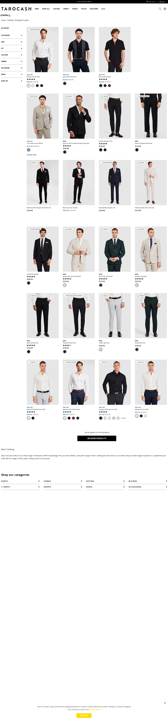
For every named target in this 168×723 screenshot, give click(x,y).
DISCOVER (94, 9)
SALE (103, 9)
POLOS (84, 9)
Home (3, 20)
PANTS (75, 9)
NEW (37, 9)
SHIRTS (66, 9)
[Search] (161, 9)
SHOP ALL (46, 9)
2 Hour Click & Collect (84, 2)
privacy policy (94, 709)
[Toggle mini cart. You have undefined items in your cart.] (165, 8)
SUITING (56, 9)
